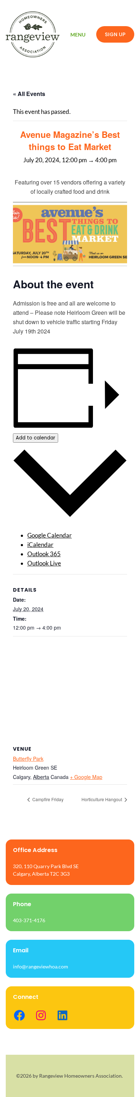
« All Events (29, 94)
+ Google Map (86, 776)
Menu (77, 35)
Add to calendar (35, 437)
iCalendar (40, 544)
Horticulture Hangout (102, 799)
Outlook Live (44, 563)
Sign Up (115, 34)
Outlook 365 (44, 554)
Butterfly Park (28, 758)
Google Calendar (49, 535)
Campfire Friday (47, 799)
